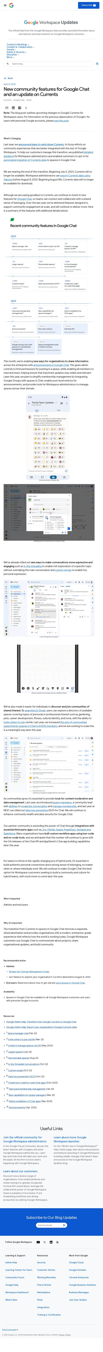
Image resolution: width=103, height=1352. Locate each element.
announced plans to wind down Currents (41, 144)
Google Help (11, 1285)
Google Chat (19, 100)
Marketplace (43, 1292)
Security (41, 1262)
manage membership (64, 806)
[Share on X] (26, 108)
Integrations (43, 1307)
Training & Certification (49, 1315)
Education (13, 55)
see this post (61, 120)
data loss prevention (36, 810)
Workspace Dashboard (17, 1292)
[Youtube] (38, 1242)
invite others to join (14, 722)
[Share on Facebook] (19, 108)
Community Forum (14, 1277)
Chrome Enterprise (79, 1277)
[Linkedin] (51, 1242)
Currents (8, 100)
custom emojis (63, 570)
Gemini (11, 49)
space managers (62, 802)
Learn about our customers (20, 1171)
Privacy (62, 1335)
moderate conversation (34, 806)
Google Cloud (76, 1262)
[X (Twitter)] (44, 1242)
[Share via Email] (7, 108)
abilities (13, 806)
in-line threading (33, 566)
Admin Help (11, 1262)
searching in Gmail (35, 710)
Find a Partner (44, 1285)
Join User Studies (78, 1300)
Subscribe (88, 5)
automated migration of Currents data (25, 160)
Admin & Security (17, 52)
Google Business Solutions (82, 1285)
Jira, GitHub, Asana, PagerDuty (59, 829)
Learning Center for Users (18, 1270)
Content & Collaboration (20, 47)
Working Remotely (46, 1277)
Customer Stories (46, 1270)
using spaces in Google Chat (70, 983)
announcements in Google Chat (51, 365)
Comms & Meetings (18, 44)
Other (29, 100)
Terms (68, 1335)
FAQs (40, 1300)
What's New (11, 1300)
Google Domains (77, 1270)
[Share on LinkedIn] (13, 108)
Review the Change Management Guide (29, 971)
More (10, 57)
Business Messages (79, 1292)
